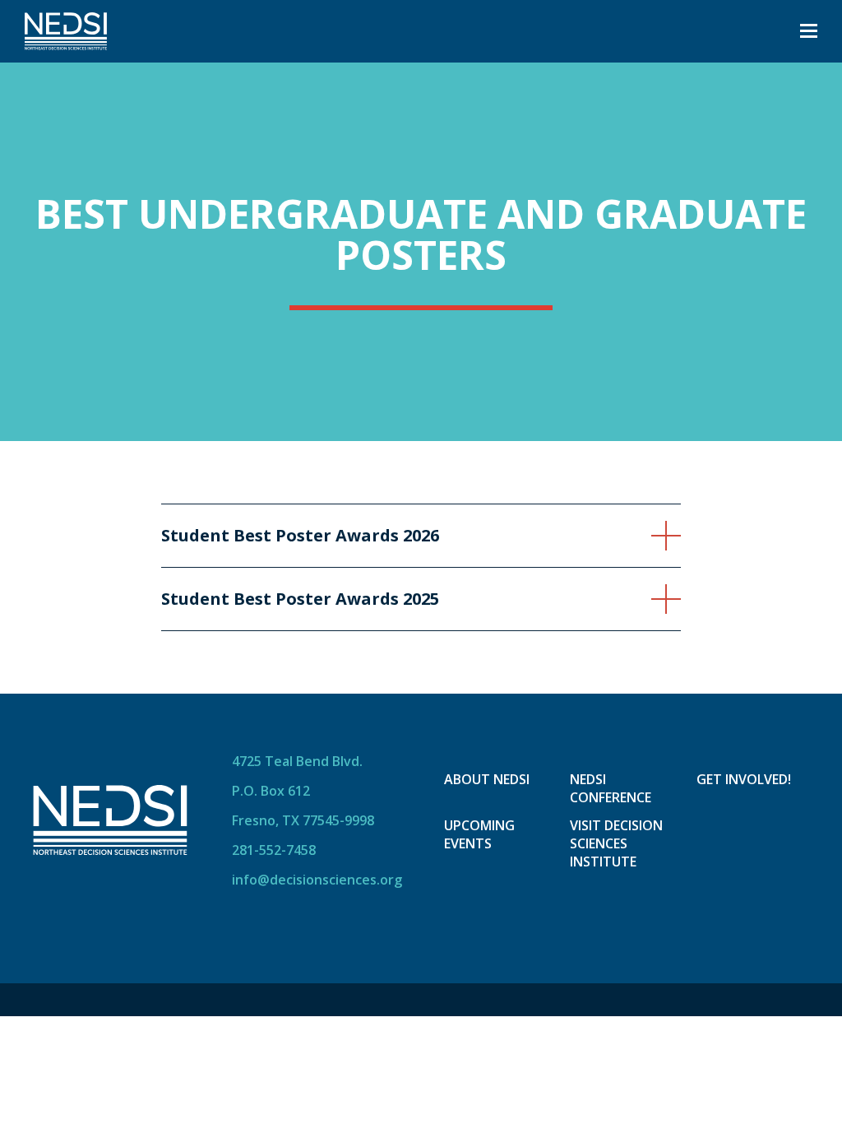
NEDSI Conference (610, 788)
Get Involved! (743, 779)
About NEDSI (487, 779)
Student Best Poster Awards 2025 (300, 599)
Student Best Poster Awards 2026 (300, 535)
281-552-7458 (274, 850)
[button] (808, 31)
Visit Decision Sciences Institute (616, 843)
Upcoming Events (479, 834)
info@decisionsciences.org (317, 880)
